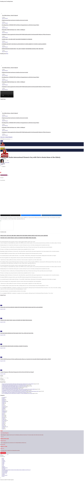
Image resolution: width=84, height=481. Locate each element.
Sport (3, 424)
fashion (3, 402)
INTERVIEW (4, 412)
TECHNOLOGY (4, 426)
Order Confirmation (5, 471)
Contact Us (2, 436)
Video (3, 427)
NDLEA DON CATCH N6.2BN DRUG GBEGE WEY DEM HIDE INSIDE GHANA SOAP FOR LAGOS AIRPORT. (24, 235)
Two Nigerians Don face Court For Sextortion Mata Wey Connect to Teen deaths (14, 390)
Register (3, 474)
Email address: (2, 139)
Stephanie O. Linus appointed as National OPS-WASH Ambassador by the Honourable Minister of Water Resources (26, 34)
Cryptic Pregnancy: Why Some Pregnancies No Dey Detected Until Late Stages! (17, 372)
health (3, 408)
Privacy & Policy (4, 473)
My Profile (3, 468)
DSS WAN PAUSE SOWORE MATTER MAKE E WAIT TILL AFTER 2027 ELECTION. (16, 333)
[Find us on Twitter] (0, 478)
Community (3, 397)
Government (4, 406)
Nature (3, 414)
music (3, 413)
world (3, 428)
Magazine (3, 466)
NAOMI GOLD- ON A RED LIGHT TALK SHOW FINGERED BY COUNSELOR (17, 39)
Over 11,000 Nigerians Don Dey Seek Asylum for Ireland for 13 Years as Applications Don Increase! (17, 393)
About (3, 458)
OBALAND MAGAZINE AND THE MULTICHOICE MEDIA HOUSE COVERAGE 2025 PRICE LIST (16, 469)
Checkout (3, 460)
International (4, 411)
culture (3, 398)
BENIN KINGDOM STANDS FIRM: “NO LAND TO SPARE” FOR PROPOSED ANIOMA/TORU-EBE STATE (22, 48)
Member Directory (5, 467)
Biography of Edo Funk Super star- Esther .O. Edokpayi (13, 29)
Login (3, 465)
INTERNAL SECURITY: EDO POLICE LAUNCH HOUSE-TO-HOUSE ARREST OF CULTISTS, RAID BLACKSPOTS (24, 44)
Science (3, 423)
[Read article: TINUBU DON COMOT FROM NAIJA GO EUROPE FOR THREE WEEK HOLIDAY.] (31, 314)
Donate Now (3, 452)
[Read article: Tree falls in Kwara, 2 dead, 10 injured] (43, 8)
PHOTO (3, 418)
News (3, 155)
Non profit (3, 417)
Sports (3, 425)
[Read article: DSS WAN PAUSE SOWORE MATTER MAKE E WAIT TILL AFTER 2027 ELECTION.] (31, 327)
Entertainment (4, 401)
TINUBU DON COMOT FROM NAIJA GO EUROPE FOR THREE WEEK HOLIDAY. (18, 237)
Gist (2, 404)
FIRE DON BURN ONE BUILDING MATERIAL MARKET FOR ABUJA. (14, 346)
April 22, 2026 (2, 163)
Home (1, 155)
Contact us (3, 461)
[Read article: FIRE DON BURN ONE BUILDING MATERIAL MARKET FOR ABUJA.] (31, 340)
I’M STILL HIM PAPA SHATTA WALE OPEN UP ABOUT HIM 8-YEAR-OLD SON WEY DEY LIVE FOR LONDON (18, 389)
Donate (3, 462)
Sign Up (3, 476)
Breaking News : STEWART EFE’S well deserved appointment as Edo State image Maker (20, 24)
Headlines (3, 407)
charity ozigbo (7, 162)
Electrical (3, 400)
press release (4, 420)
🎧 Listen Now (2, 444)
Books (3, 459)
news (3, 416)
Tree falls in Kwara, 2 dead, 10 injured (10, 15)
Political (3, 419)
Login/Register (2, 148)
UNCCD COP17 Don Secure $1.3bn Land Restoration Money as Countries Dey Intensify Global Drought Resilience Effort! (25, 359)
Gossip (3, 405)
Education (3, 399)
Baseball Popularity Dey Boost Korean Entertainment (10, 388)
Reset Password (4, 475)
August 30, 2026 (2, 309)
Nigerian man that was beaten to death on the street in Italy (15, 20)
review (3, 422)
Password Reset (4, 472)
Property (3, 421)
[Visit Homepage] (2, 145)
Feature (3, 403)
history (3, 409)
